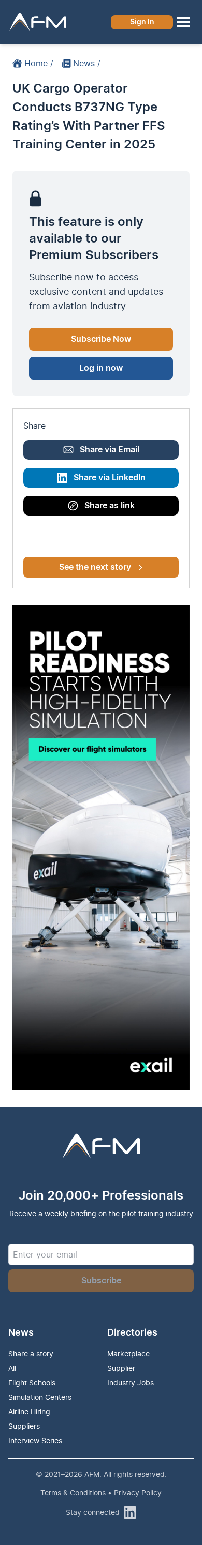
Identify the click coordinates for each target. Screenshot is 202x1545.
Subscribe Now (101, 339)
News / (86, 63)
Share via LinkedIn (110, 478)
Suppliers (24, 1425)
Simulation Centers (39, 1396)
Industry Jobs (130, 1382)
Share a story (30, 1353)
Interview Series (35, 1440)
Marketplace (128, 1353)
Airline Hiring (29, 1411)
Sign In (142, 22)
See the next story (95, 567)
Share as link (109, 506)
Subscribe (101, 1281)
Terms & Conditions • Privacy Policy (101, 1492)
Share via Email (109, 450)
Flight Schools (31, 1382)
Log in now (101, 368)
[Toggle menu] (183, 22)
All (12, 1368)
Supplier (121, 1368)
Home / (38, 63)
